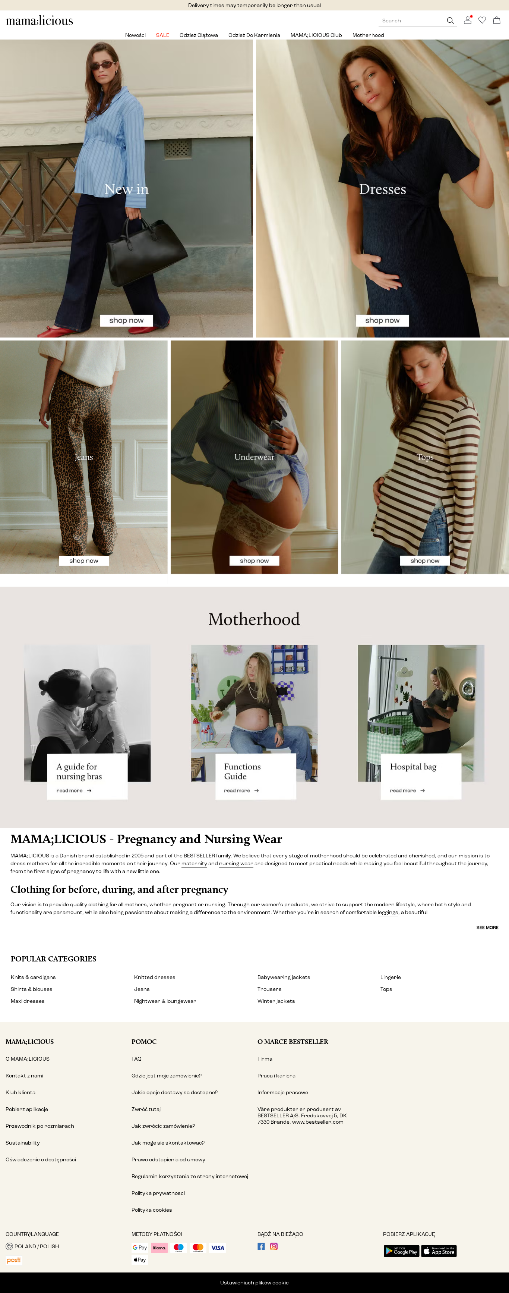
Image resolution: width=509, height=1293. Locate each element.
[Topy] (425, 462)
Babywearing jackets (283, 977)
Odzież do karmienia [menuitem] (254, 35)
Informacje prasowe (282, 1092)
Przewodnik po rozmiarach (40, 1126)
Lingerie (390, 977)
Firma (264, 1059)
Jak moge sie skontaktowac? (168, 1143)
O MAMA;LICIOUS (28, 1059)
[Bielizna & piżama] (254, 462)
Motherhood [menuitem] (368, 35)
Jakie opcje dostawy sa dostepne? (175, 1092)
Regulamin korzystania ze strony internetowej (190, 1176)
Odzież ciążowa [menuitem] (199, 35)
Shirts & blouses (32, 989)
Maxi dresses (28, 1001)
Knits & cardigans (33, 977)
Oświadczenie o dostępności (41, 1160)
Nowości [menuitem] (135, 35)
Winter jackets (276, 1001)
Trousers (269, 989)
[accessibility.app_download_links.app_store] (439, 1258)
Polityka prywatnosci (158, 1193)
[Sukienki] (382, 189)
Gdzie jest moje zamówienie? (167, 1076)
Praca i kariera (276, 1076)
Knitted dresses (155, 977)
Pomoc (144, 1041)
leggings (388, 912)
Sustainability (23, 1143)
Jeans (142, 989)
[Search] (450, 20)
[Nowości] (126, 189)
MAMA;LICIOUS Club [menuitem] (316, 35)
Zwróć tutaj (146, 1109)
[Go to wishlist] (482, 22)
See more (488, 927)
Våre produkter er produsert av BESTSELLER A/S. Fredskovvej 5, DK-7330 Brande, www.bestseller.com (302, 1115)
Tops (386, 989)
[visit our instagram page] (274, 1248)
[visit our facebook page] (261, 1248)
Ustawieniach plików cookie (254, 1283)
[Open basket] (496, 20)
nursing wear (236, 863)
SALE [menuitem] (162, 35)
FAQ (137, 1059)
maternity (194, 863)
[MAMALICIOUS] (39, 24)
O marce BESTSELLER (292, 1041)
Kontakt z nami (24, 1076)
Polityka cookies (152, 1210)
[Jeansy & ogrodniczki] (84, 462)
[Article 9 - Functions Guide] (254, 707)
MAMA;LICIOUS (30, 1041)
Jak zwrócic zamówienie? (163, 1126)
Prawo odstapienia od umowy (168, 1160)
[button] (66, 1246)
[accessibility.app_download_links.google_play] (401, 1258)
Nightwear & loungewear (165, 1001)
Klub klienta (20, 1092)
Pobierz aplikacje (27, 1109)
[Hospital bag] (424, 707)
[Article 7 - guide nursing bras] (85, 707)
